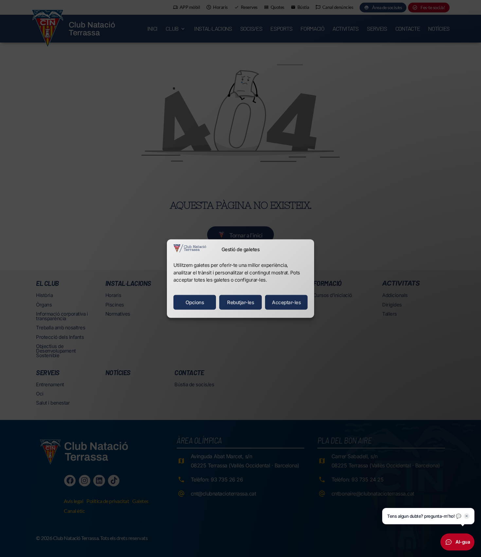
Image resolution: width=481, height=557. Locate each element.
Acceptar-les (286, 302)
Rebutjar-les (240, 302)
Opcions (195, 302)
